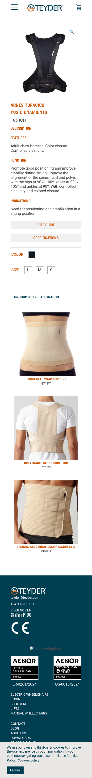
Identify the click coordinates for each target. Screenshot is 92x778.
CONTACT (18, 724)
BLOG (15, 728)
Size (15, 270)
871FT (46, 383)
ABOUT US (18, 733)
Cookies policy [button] (28, 760)
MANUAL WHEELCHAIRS (29, 713)
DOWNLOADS (21, 738)
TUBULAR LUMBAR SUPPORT (46, 379)
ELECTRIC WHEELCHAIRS (30, 694)
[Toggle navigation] (14, 8)
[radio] (32, 254)
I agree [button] (15, 770)
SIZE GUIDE (46, 225)
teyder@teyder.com (25, 597)
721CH (46, 467)
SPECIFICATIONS (46, 237)
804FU (46, 551)
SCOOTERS (19, 704)
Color (17, 254)
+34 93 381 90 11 (23, 604)
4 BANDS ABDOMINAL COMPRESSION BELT (46, 547)
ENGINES (17, 699)
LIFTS (15, 708)
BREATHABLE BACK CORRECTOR (46, 463)
